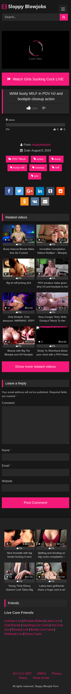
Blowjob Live (20, 629)
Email (6, 465)
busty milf (18, 167)
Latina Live (53, 620)
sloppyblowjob (41, 144)
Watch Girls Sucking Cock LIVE (38, 79)
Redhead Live (13, 633)
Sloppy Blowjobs (26, 6)
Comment (8, 402)
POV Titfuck (19, 158)
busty (58, 158)
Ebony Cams (33, 633)
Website (7, 481)
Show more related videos (35, 366)
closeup (39, 167)
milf (57, 167)
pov (36, 175)
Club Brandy (12, 625)
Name (6, 450)
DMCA (41, 673)
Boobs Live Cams (42, 629)
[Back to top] (60, 683)
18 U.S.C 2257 (21, 673)
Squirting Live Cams (36, 625)
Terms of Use (41, 677)
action (40, 158)
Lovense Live (13, 620)
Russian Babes (34, 620)
